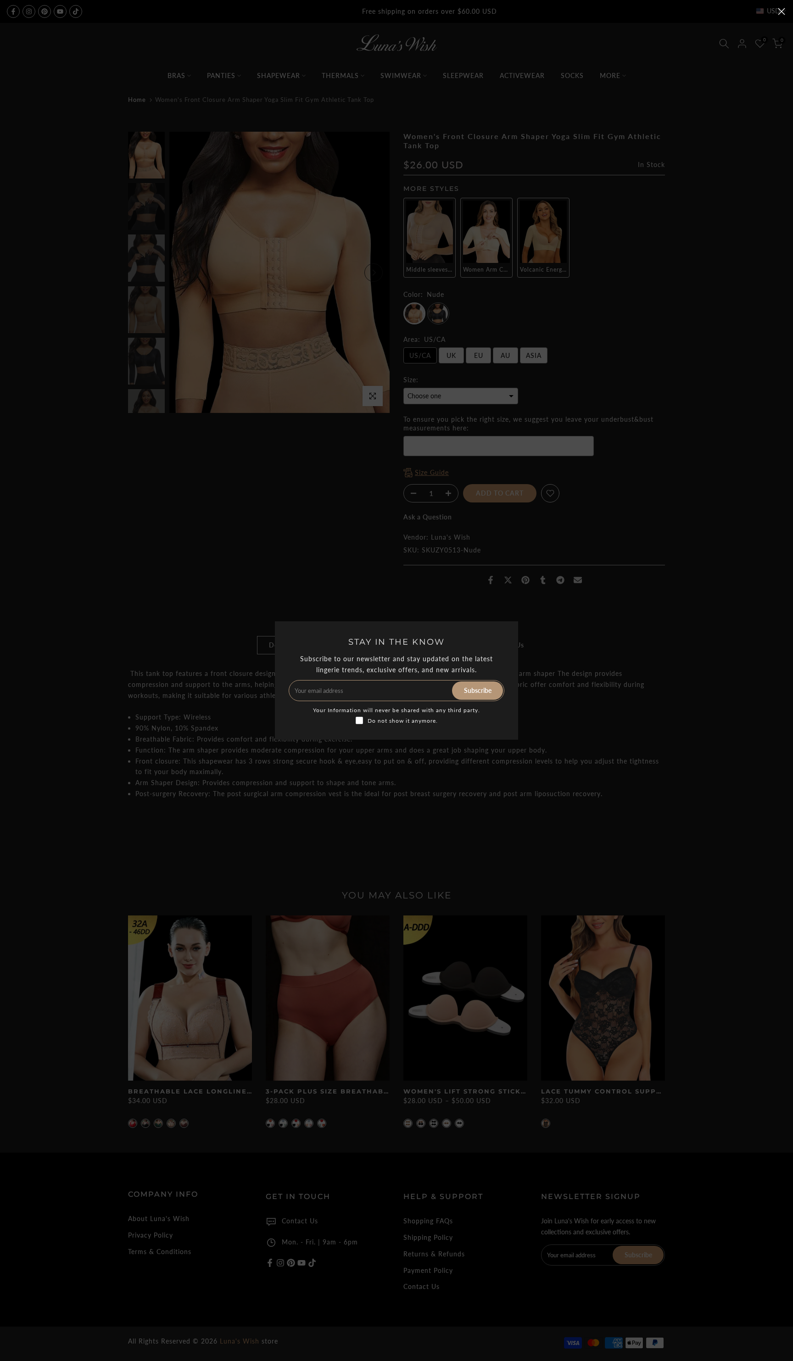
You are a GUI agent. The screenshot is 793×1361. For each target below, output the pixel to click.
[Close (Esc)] (781, 11)
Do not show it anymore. (403, 720)
